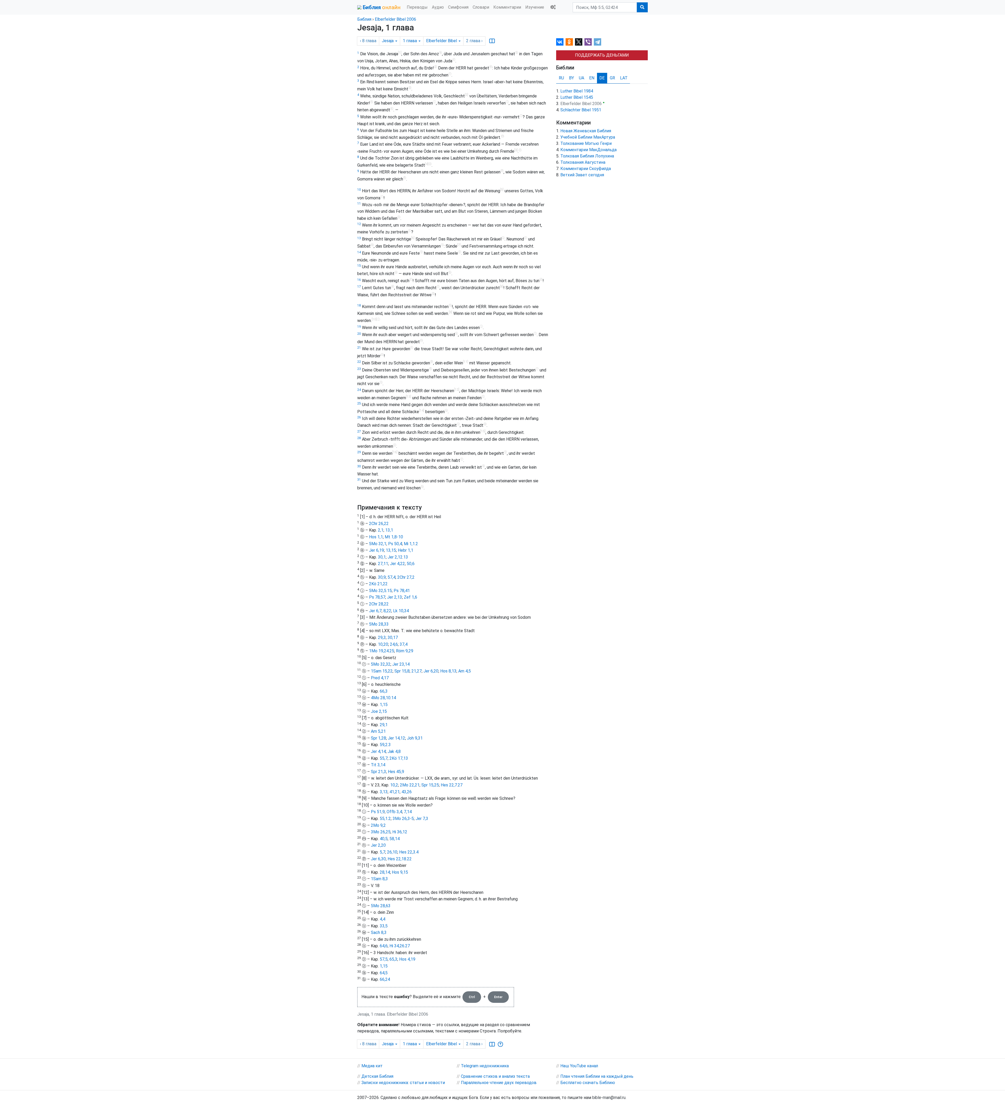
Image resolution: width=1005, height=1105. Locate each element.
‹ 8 (368, 40)
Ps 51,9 (378, 811)
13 (359, 238)
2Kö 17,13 (398, 758)
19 (359, 327)
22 (359, 362)
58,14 (394, 838)
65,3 (393, 959)
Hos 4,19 (407, 959)
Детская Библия (377, 1076)
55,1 (384, 818)
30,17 (393, 637)
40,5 (384, 838)
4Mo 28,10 (380, 697)
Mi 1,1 (409, 543)
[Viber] (588, 42)
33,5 (384, 925)
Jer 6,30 (378, 858)
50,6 (411, 563)
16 (359, 280)
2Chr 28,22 (379, 603)
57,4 (391, 577)
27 (359, 431)
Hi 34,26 (396, 945)
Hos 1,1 (376, 536)
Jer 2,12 (395, 557)
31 (359, 480)
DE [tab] (602, 77)
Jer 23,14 (401, 664)
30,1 (382, 557)
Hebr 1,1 (405, 550)
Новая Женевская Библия (585, 130)
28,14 (385, 872)
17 (359, 286)
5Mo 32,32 (380, 664)
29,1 (384, 724)
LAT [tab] (624, 77)
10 (359, 190)
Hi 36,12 (399, 831)
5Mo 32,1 (377, 543)
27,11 (383, 563)
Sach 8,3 (379, 932)
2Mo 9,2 (378, 825)
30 (359, 466)
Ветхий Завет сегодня (582, 174)
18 (359, 305)
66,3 (384, 691)
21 (359, 347)
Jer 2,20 (378, 845)
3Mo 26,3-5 (403, 818)
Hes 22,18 (397, 858)
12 (359, 224)
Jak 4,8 (394, 751)
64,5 (384, 972)
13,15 (391, 550)
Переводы (417, 7)
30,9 (382, 577)
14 (359, 252)
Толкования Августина (582, 162)
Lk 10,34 (401, 610)
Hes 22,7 (449, 785)
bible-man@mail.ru (609, 1097)
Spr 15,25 (430, 785)
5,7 (382, 852)
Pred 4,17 (380, 677)
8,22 (387, 610)
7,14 (408, 811)
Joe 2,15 (379, 711)
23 (359, 369)
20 (359, 334)
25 (359, 403)
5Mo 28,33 (379, 624)
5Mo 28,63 (380, 905)
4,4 (382, 919)
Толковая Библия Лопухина (587, 156)
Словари (481, 7)
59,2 (384, 744)
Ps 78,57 (377, 597)
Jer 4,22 (397, 563)
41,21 (394, 791)
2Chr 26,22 (379, 523)
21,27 (416, 671)
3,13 (384, 791)
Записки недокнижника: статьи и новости (403, 1082)
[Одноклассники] (569, 42)
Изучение (534, 7)
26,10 (392, 852)
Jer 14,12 (396, 738)
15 (359, 265)
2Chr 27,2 (406, 577)
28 (359, 438)
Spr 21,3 (378, 771)
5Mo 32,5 (377, 590)
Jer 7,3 (422, 818)
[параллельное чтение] (492, 40)
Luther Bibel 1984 (576, 91)
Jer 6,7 (375, 610)
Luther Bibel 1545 (576, 97)
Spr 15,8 (402, 671)
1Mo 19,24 (379, 650)
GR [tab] (612, 77)
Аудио (438, 7)
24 (359, 390)
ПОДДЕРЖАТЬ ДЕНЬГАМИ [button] (602, 55)
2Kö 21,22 (378, 583)
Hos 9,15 (400, 872)
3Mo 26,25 (380, 831)
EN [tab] (591, 77)
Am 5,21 (378, 731)
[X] (578, 42)
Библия (364, 19)
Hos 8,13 (448, 671)
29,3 (382, 637)
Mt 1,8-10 (394, 536)
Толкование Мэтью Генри (586, 143)
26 (359, 417)
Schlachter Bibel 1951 (580, 109)
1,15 (384, 704)
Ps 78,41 (402, 590)
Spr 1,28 (378, 738)
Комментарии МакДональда (588, 149)
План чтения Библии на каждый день (596, 1076)
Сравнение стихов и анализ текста (495, 1076)
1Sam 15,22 (382, 671)
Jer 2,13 (394, 597)
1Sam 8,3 (379, 878)
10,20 (383, 644)
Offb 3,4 (394, 811)
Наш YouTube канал (579, 1065)
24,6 (394, 644)
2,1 (380, 530)
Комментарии (507, 7)
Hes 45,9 (396, 771)
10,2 (394, 785)
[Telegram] (597, 42)
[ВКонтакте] (559, 42)
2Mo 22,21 (410, 785)
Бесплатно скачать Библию (587, 1082)
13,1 (389, 530)
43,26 (406, 791)
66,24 (385, 979)
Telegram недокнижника (485, 1065)
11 (359, 203)
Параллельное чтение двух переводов (499, 1082)
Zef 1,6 (410, 597)
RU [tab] (561, 77)
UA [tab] (581, 77)
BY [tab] (571, 77)
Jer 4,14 (378, 751)
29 (359, 452)
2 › (474, 40)
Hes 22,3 (407, 852)
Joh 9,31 (415, 738)
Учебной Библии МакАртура (587, 137)
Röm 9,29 (404, 650)
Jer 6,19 (376, 550)
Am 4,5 (464, 671)
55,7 (384, 758)
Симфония (458, 7)
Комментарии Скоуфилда (585, 168)
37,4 (403, 644)
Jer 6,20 (430, 671)
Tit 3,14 (378, 764)
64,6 (384, 945)
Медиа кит (372, 1065)
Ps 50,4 (395, 543)
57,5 (384, 959)
